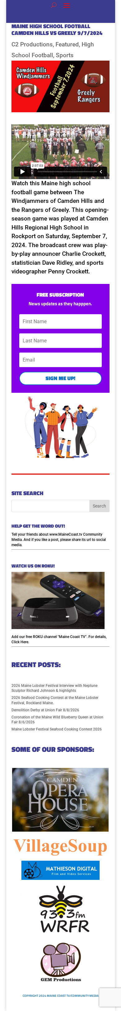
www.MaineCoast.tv (65, 534)
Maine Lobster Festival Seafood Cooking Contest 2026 (56, 729)
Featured (67, 44)
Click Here (19, 642)
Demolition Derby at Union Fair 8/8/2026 (45, 710)
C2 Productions (32, 44)
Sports (65, 55)
